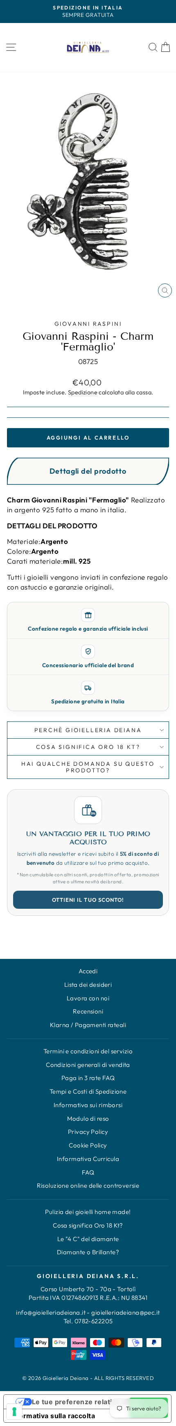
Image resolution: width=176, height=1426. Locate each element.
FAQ (88, 1172)
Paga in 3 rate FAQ (88, 1078)
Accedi (88, 971)
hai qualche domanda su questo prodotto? (88, 767)
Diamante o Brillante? (88, 1252)
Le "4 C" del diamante (88, 1239)
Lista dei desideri (88, 984)
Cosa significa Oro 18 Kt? (88, 1225)
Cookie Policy (88, 1145)
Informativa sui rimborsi (88, 1105)
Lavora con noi (88, 998)
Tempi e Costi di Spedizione (88, 1091)
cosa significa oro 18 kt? (88, 747)
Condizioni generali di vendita (88, 1065)
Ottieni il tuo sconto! (88, 899)
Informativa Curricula (88, 1159)
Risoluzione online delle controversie (88, 1185)
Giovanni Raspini (88, 323)
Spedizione (82, 392)
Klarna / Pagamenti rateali (88, 1025)
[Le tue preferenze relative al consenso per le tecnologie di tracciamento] (14, 1411)
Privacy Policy (88, 1132)
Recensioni (88, 1011)
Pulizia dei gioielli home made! (88, 1212)
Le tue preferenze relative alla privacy (96, 1402)
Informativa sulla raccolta (52, 1416)
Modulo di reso (88, 1118)
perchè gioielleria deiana (88, 730)
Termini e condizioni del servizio (88, 1051)
